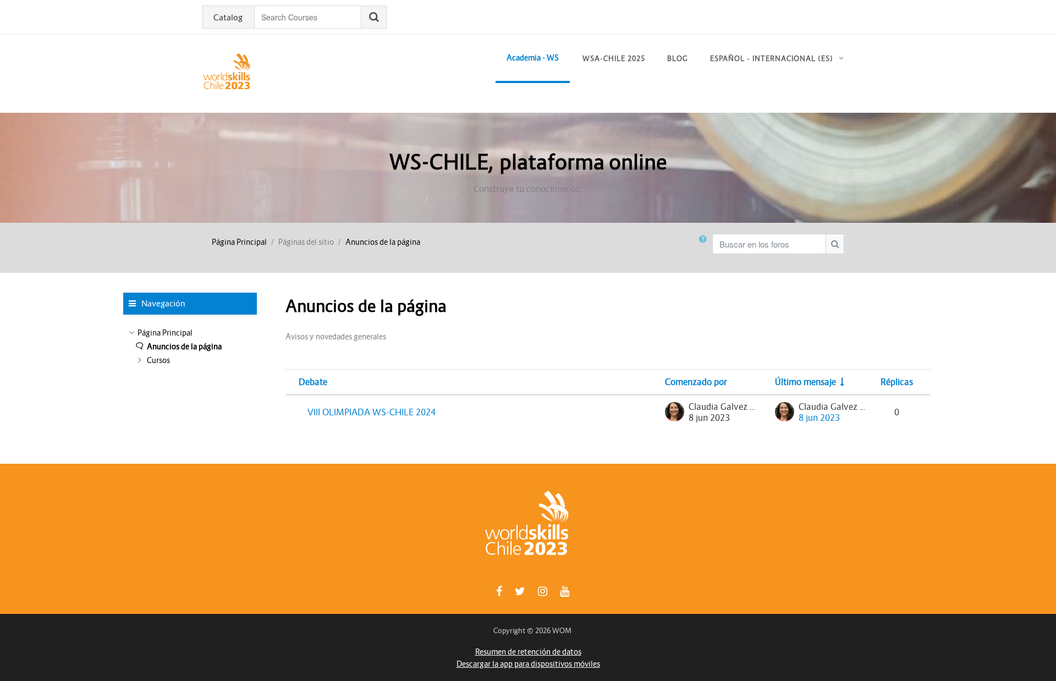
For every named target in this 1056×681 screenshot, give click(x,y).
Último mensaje (805, 381)
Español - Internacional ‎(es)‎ (771, 58)
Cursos (158, 360)
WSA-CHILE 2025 (613, 58)
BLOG (677, 58)
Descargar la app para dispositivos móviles (528, 664)
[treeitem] (190, 333)
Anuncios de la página (382, 242)
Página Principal (239, 242)
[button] (705, 248)
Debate (313, 381)
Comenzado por (696, 381)
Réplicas (897, 381)
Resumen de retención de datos (528, 652)
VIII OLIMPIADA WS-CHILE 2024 (371, 412)
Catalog (228, 18)
